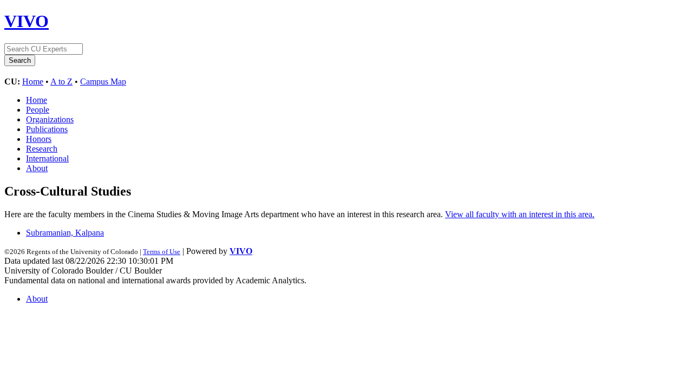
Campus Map (103, 81)
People (37, 109)
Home (32, 81)
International (47, 158)
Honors (38, 139)
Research (41, 148)
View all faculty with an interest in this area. (519, 214)
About (37, 168)
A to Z (61, 81)
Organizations (50, 119)
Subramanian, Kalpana (65, 232)
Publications (47, 129)
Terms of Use (161, 252)
